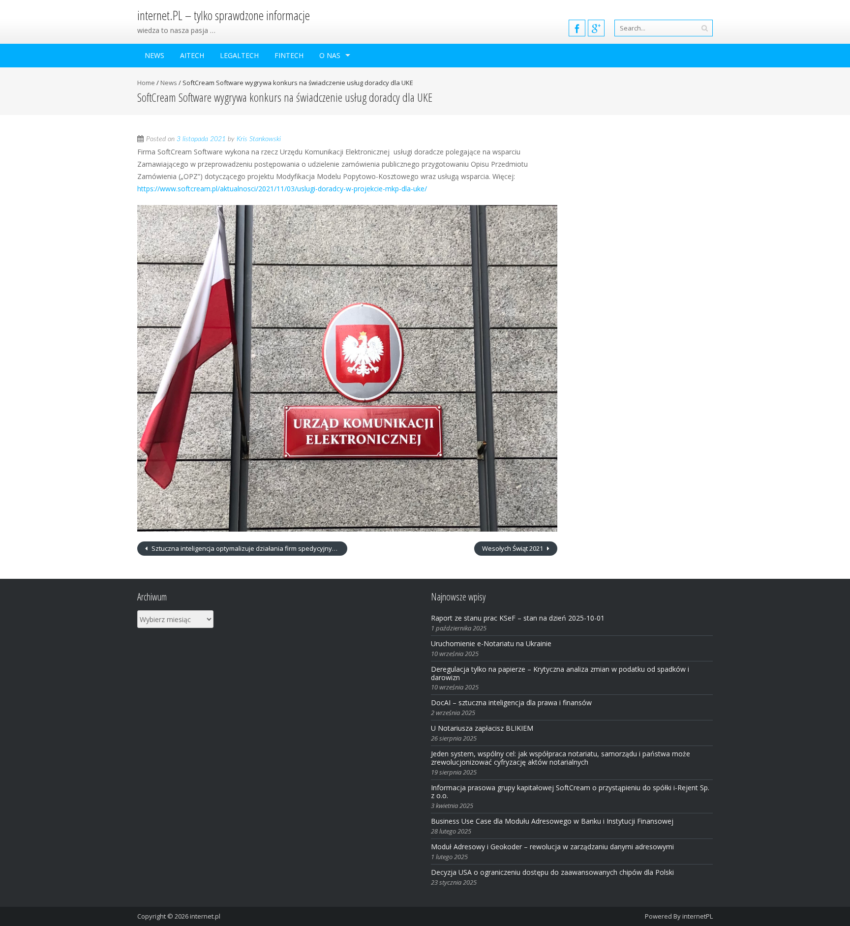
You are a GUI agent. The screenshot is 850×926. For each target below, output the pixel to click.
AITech (192, 55)
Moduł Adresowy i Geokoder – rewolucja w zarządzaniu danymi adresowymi (552, 846)
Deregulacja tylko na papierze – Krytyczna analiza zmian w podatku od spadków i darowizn (560, 673)
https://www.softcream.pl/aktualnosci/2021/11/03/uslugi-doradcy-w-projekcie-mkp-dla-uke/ (282, 188)
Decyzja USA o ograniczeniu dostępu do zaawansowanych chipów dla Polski (552, 872)
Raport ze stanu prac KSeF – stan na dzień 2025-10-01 (518, 618)
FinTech (289, 55)
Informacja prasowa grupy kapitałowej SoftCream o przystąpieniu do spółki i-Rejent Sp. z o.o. (570, 792)
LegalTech (239, 55)
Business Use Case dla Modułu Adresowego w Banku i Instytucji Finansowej (553, 821)
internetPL (697, 916)
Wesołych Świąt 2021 (513, 548)
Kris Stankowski (259, 139)
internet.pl (205, 916)
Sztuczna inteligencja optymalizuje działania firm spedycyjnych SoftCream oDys (248, 548)
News (154, 55)
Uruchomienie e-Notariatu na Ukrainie (491, 643)
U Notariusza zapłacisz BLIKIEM (482, 728)
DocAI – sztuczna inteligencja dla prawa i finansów (511, 702)
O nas (329, 55)
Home (146, 82)
